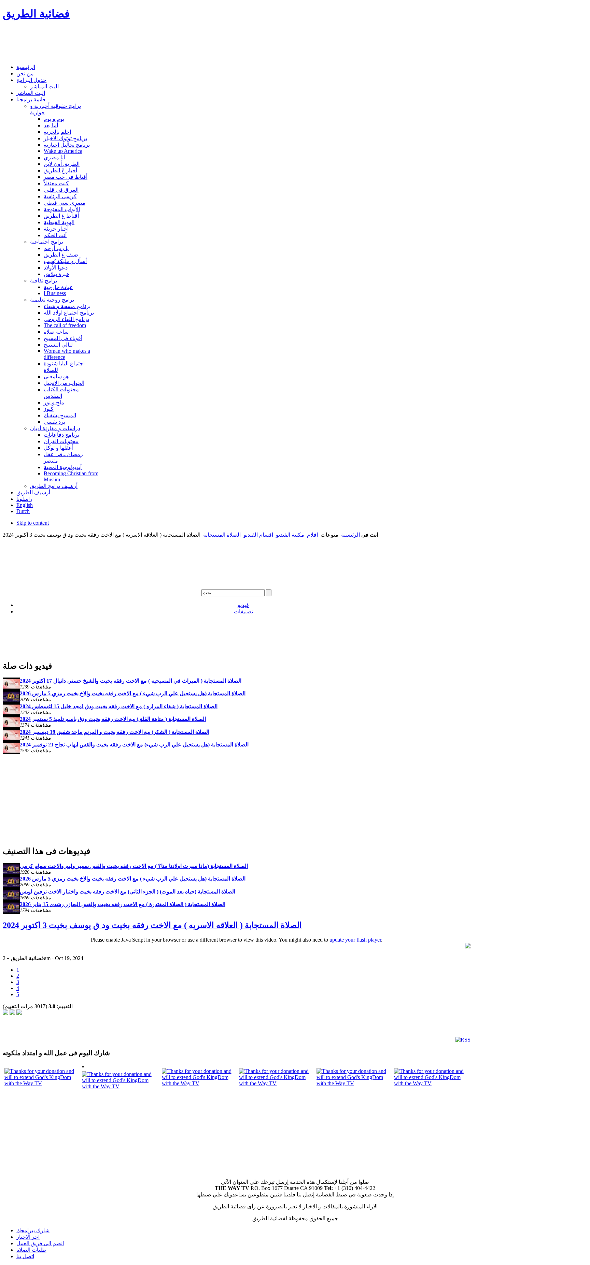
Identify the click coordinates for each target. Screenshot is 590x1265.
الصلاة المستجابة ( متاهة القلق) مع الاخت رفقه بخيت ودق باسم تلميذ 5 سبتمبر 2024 (113, 719)
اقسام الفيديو (258, 535)
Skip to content (32, 523)
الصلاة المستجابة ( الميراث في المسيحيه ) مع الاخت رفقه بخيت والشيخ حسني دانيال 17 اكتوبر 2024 (130, 681)
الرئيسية (350, 535)
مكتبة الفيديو (290, 535)
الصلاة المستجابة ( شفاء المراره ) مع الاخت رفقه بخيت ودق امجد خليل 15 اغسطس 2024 (118, 706)
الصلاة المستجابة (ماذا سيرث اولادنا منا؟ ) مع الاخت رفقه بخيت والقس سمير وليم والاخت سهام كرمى (134, 866)
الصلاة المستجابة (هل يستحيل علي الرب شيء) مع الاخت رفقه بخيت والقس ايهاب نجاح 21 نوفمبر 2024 (134, 744)
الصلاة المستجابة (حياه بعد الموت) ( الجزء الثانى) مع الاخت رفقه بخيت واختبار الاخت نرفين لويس (127, 892)
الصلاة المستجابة (222, 535)
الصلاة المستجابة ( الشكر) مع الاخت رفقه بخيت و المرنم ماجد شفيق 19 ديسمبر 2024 (114, 732)
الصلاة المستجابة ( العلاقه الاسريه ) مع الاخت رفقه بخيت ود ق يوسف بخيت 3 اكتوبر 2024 (152, 925)
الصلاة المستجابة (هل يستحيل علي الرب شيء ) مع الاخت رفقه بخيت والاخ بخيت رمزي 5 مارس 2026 (132, 693)
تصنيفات (243, 611)
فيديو (243, 605)
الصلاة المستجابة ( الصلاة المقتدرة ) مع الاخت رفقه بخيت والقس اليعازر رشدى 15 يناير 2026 (122, 904)
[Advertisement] (127, 43)
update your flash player (355, 940)
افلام (312, 535)
